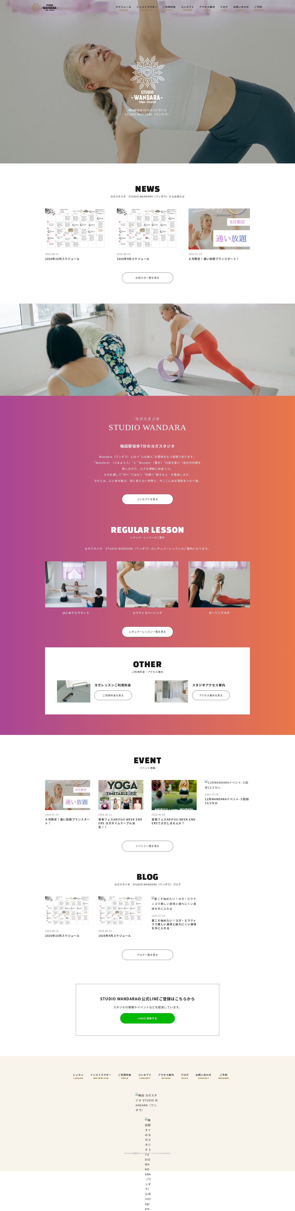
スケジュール (123, 8)
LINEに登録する (147, 1018)
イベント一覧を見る (147, 846)
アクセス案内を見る (211, 695)
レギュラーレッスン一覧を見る (147, 631)
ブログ (224, 8)
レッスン (78, 1076)
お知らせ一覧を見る (147, 277)
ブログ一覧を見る (147, 954)
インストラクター (146, 8)
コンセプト (187, 8)
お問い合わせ (241, 8)
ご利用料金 (169, 8)
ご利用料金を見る (113, 695)
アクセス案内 (207, 8)
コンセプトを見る (147, 499)
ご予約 (259, 8)
